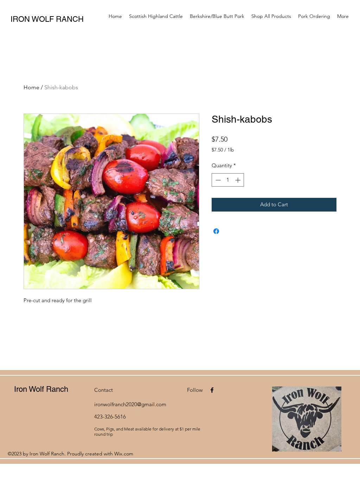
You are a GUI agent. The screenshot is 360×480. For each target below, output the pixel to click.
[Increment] (238, 180)
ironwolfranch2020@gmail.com (130, 404)
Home (31, 87)
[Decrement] (217, 180)
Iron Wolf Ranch (41, 389)
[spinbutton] (228, 180)
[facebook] (212, 390)
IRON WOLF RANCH (47, 19)
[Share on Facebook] (216, 231)
